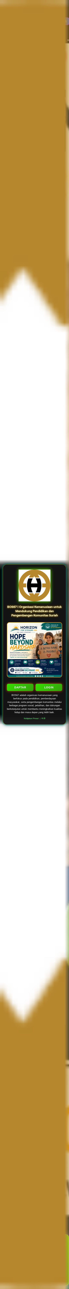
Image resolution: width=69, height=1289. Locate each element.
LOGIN (49, 687)
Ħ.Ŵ (43, 718)
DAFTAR (20, 687)
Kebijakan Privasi (31, 718)
